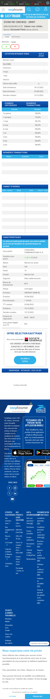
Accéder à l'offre (25, 360)
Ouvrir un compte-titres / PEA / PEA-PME (19, 548)
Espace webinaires (30, 539)
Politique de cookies (8, 642)
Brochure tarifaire (40, 543)
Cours (6, 37)
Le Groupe (8, 542)
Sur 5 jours (41, 55)
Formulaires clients (30, 545)
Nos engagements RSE (9, 530)
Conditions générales (41, 520)
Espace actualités (29, 532)
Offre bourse (18, 525)
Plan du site (7, 537)
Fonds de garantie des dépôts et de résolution (41, 595)
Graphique (16, 37)
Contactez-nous (9, 565)
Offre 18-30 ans (19, 537)
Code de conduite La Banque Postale (8, 553)
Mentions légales (8, 620)
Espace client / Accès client (18, 560)
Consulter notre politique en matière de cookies (17, 688)
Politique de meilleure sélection (40, 568)
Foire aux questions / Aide (30, 521)
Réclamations (30, 559)
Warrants (5, 42)
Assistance (30, 527)
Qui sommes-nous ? (8, 521)
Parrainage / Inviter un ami (20, 570)
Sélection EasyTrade (19, 531)
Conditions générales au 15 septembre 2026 (41, 532)
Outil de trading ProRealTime (30, 552)
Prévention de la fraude (9, 628)
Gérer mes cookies (8, 635)
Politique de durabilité (40, 581)
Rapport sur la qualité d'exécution (41, 554)
